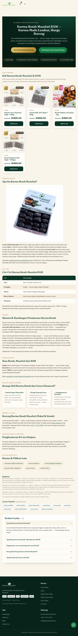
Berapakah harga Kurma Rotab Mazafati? (21, 551)
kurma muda (34, 509)
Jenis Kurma (31, 468)
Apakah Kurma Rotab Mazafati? (18, 523)
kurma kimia (46, 505)
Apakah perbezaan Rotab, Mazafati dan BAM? (23, 539)
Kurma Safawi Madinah (13, 468)
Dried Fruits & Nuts (47, 597)
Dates (43, 591)
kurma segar (7, 509)
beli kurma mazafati (47, 509)
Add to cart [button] (64, 124)
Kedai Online (45, 468)
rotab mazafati (20, 505)
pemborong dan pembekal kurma (20, 260)
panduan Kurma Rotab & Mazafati (18, 376)
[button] (22, 88)
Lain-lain (44, 604)
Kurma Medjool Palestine (54, 463)
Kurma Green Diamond (48, 614)
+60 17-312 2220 (36, 425)
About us (5, 617)
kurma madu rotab (33, 505)
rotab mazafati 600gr (20, 509)
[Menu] (25, 4)
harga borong (56, 423)
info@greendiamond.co (48, 621)
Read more (14, 124)
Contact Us (5, 624)
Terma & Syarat (6, 600)
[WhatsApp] (73, 625)
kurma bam (67, 505)
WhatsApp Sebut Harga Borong (52, 50)
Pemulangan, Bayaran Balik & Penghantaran (14, 603)
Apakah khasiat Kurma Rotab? (17, 557)
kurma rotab (57, 505)
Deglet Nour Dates (47, 594)
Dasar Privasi (15, 600)
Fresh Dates (44, 600)
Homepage (5, 614)
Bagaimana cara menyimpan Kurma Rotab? (22, 545)
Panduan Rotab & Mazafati (14, 463)
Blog (3, 621)
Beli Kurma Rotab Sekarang (23, 50)
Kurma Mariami (34, 463)
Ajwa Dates (44, 587)
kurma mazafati (8, 505)
